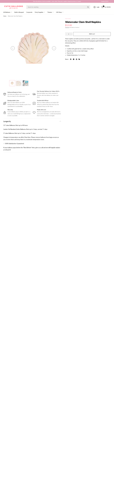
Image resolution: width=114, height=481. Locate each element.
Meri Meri (68, 18)
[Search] (88, 7)
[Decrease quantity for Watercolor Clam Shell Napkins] (66, 34)
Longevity (7, 121)
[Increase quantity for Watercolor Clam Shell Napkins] (71, 34)
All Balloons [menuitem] (6, 12)
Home (4, 16)
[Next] (54, 48)
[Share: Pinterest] (76, 59)
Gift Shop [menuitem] (59, 12)
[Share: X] (74, 59)
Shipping (67, 27)
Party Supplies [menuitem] (39, 12)
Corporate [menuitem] (29, 12)
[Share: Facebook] (71, 59)
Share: (67, 59)
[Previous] (13, 48)
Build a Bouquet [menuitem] (19, 12)
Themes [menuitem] (49, 12)
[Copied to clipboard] (79, 59)
